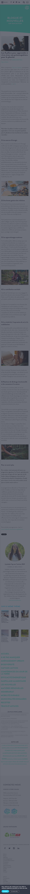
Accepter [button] (5, 891)
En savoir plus (14, 891)
